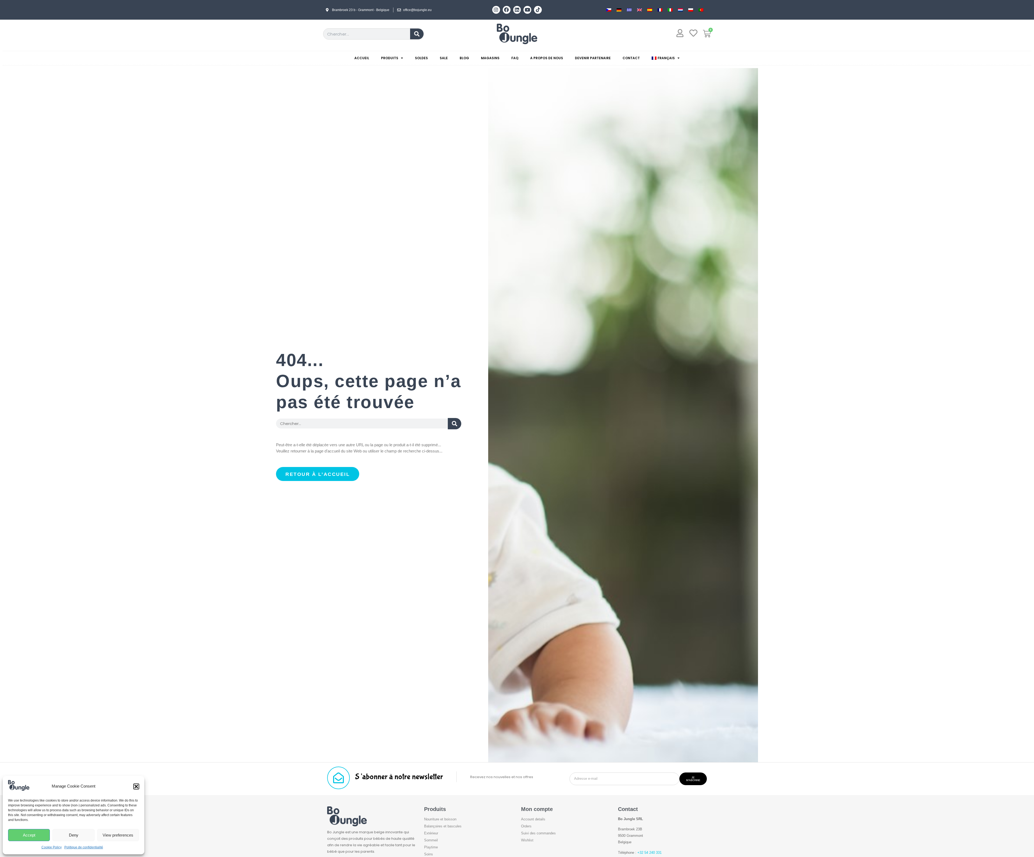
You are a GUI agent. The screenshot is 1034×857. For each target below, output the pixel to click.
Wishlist (527, 840)
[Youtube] (527, 10)
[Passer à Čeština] (609, 9)
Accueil (361, 58)
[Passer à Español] (650, 9)
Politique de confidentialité (83, 847)
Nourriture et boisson (440, 819)
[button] (136, 786)
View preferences (118, 835)
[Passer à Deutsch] (619, 9)
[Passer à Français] (660, 9)
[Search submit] (454, 423)
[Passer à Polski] (691, 9)
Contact (631, 58)
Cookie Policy (51, 847)
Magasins (490, 58)
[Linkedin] (517, 10)
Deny (73, 835)
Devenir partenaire (593, 58)
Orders (526, 826)
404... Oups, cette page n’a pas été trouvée (368, 381)
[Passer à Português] (701, 9)
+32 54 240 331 (649, 853)
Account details (533, 819)
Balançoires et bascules (443, 826)
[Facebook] (507, 10)
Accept (29, 835)
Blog (464, 58)
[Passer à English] (639, 9)
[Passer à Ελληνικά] (629, 9)
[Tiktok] (538, 10)
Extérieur (431, 833)
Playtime (431, 847)
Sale (444, 58)
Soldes (421, 58)
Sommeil (431, 840)
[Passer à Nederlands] (680, 9)
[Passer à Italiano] (670, 9)
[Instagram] (496, 10)
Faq (514, 58)
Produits (389, 58)
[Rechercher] (417, 34)
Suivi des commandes (538, 833)
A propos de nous (546, 58)
